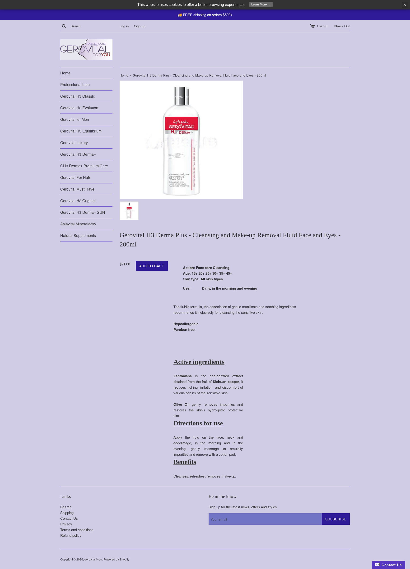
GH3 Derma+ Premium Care (84, 165)
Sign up (139, 26)
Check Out (342, 26)
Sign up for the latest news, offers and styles (243, 506)
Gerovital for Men (74, 119)
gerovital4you (93, 559)
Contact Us (69, 518)
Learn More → (261, 4)
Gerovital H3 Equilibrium (81, 131)
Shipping (67, 512)
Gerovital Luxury (74, 142)
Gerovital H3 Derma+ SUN (82, 212)
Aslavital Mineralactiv (78, 224)
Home (65, 73)
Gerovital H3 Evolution (79, 107)
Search (65, 506)
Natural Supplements (78, 235)
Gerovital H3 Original (78, 200)
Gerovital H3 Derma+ (78, 154)
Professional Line (75, 84)
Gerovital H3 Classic (77, 96)
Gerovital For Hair (75, 177)
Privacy (66, 523)
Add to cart (151, 266)
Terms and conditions (76, 529)
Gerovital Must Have (77, 189)
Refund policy (70, 535)
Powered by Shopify (116, 559)
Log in (124, 26)
